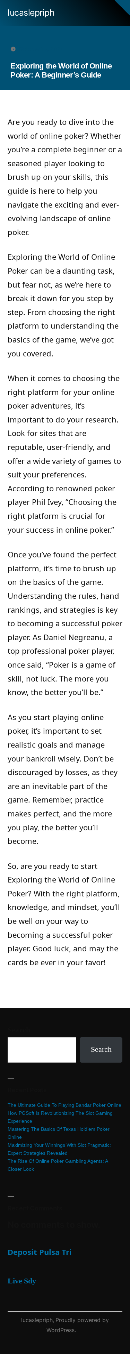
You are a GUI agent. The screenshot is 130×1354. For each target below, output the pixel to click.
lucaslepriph (31, 12)
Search (19, 1030)
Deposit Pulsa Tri (40, 1252)
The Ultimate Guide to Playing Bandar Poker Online (64, 1105)
